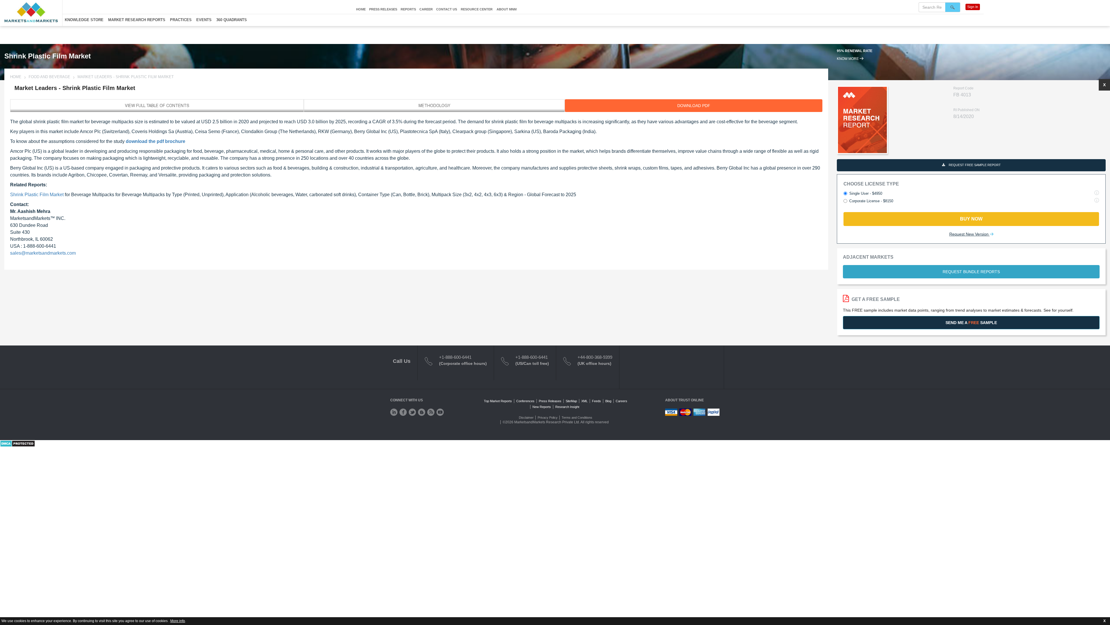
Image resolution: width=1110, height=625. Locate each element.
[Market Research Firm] (31, 12)
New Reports (541, 407)
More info (177, 621)
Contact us (446, 9)
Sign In (972, 7)
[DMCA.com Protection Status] (17, 443)
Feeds (596, 401)
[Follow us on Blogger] (421, 412)
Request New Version (969, 234)
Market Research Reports (136, 20)
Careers (621, 401)
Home (361, 9)
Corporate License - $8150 (871, 201)
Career (426, 9)
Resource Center (477, 9)
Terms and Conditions (577, 417)
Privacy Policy (548, 417)
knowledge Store (84, 20)
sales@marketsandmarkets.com (43, 253)
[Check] (393, 412)
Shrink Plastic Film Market (37, 194)
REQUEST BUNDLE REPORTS (971, 271)
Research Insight (567, 407)
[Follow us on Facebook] (403, 412)
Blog (608, 401)
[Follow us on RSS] (430, 412)
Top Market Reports (498, 401)
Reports (408, 9)
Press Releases (383, 9)
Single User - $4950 (865, 193)
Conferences (525, 401)
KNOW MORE (848, 59)
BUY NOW (971, 218)
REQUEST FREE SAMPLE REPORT (974, 165)
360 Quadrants (231, 20)
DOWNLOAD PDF (693, 105)
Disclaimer (526, 417)
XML (584, 401)
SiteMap (571, 401)
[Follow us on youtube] (440, 412)
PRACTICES (181, 20)
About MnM (507, 9)
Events (204, 20)
